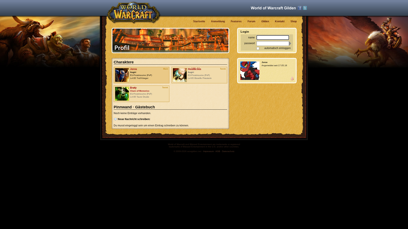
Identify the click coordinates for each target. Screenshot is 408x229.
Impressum (208, 151)
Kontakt (280, 21)
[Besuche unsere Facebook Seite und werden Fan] (300, 8)
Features (236, 21)
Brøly (133, 87)
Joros (133, 69)
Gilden (265, 21)
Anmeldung (218, 21)
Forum (251, 21)
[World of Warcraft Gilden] (273, 8)
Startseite (199, 21)
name (251, 37)
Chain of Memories (139, 91)
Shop (293, 21)
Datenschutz (228, 151)
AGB (217, 151)
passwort (249, 43)
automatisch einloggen (277, 48)
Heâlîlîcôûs (194, 69)
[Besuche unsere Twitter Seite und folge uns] (305, 8)
